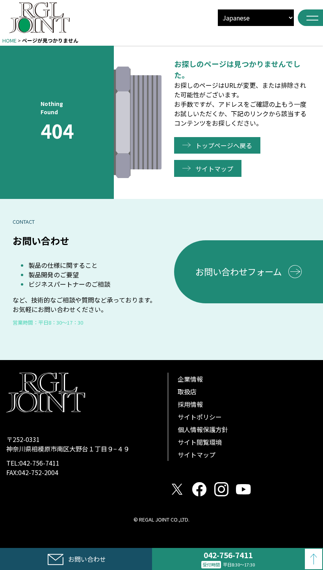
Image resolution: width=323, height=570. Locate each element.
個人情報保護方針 (203, 429)
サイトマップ (214, 168)
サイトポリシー (200, 416)
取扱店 (187, 391)
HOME (9, 40)
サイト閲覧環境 (200, 442)
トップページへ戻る (223, 145)
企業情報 (190, 379)
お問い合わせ (87, 559)
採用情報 (190, 404)
